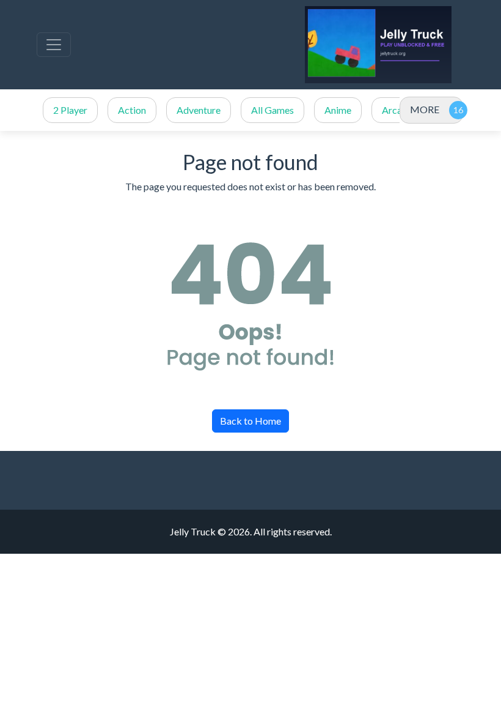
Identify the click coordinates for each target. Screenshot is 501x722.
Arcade (397, 110)
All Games (272, 110)
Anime (337, 110)
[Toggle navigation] (54, 44)
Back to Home (250, 420)
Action (132, 110)
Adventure (199, 110)
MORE (424, 109)
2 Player (70, 110)
